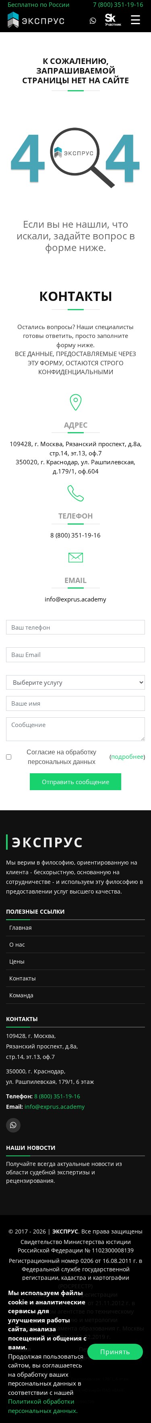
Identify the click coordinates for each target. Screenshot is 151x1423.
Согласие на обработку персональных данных (61, 757)
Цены (17, 961)
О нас (17, 944)
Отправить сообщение (75, 782)
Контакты (22, 978)
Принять (115, 1351)
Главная (20, 927)
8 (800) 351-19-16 (75, 535)
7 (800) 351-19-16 (118, 4)
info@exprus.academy (75, 599)
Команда (21, 995)
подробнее (127, 756)
